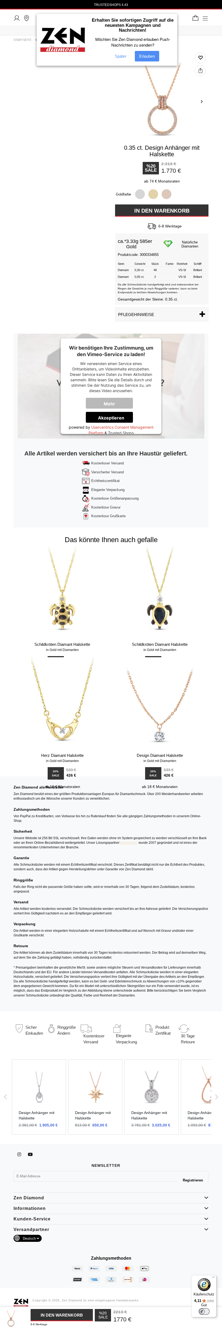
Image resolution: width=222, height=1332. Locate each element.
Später (120, 56)
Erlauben (147, 56)
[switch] (204, 1311)
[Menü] (213, 1278)
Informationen (30, 1208)
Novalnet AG (128, 843)
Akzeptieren (111, 418)
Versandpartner (31, 1229)
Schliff (197, 263)
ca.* (122, 241)
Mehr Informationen (113, 405)
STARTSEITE (22, 39)
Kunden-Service (32, 1219)
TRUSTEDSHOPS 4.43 (111, 5)
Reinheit (182, 263)
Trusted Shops (121, 433)
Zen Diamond (29, 1198)
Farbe (170, 263)
